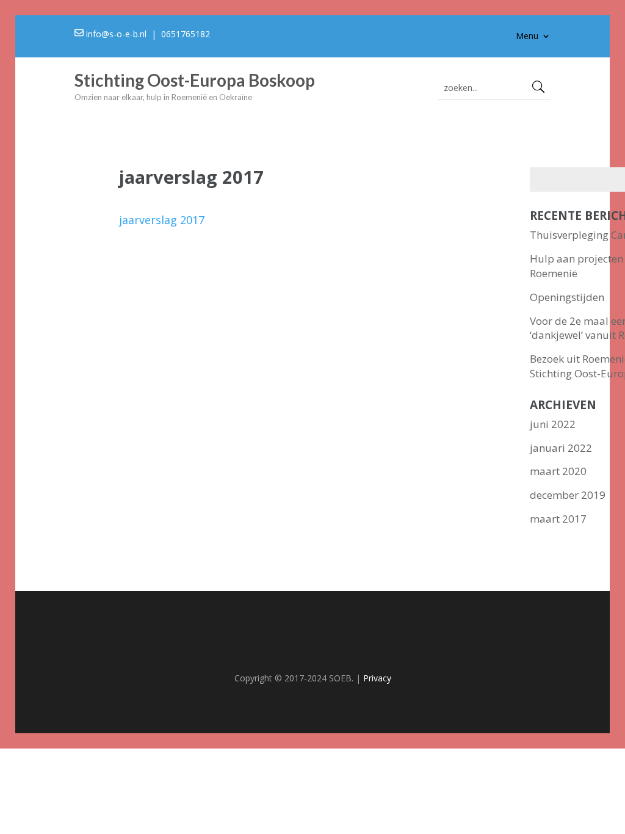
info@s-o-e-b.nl (116, 34)
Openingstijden (567, 297)
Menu (527, 37)
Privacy (377, 678)
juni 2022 (553, 424)
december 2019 (567, 495)
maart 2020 (558, 471)
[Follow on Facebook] (312, 648)
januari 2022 (561, 448)
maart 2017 (558, 519)
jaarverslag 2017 (161, 219)
